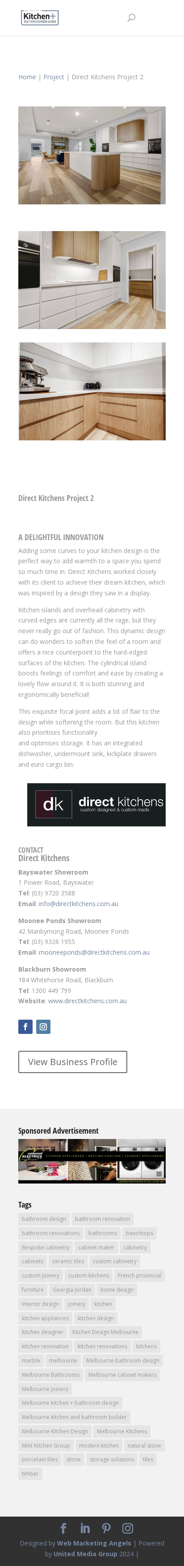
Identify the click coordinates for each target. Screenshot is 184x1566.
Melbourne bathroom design (122, 1360)
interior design (40, 1304)
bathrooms (102, 1233)
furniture (33, 1289)
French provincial (139, 1275)
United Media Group (85, 1554)
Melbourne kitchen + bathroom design (70, 1403)
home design (117, 1289)
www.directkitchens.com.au (87, 1001)
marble (31, 1360)
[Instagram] (127, 1528)
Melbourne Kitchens (122, 1431)
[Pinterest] (106, 1528)
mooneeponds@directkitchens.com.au (94, 952)
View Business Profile (72, 1062)
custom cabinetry (115, 1261)
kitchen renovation (45, 1346)
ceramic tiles (68, 1261)
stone (74, 1459)
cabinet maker (96, 1247)
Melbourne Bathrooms (50, 1375)
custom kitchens (88, 1275)
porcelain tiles (40, 1459)
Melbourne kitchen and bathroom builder (74, 1417)
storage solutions (112, 1459)
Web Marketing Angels (94, 1543)
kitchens (146, 1346)
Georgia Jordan (72, 1289)
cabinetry (135, 1247)
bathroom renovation (102, 1219)
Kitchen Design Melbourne (105, 1332)
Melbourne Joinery (45, 1389)
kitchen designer (42, 1332)
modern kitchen (99, 1445)
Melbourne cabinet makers (122, 1375)
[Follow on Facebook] (25, 1027)
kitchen (103, 1304)
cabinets (32, 1261)
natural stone (144, 1445)
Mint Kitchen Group (46, 1445)
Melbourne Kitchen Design (55, 1431)
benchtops (139, 1233)
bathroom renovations (50, 1233)
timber (30, 1473)
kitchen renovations (102, 1346)
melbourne (63, 1360)
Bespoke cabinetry (45, 1247)
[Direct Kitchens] (92, 204)
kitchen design (96, 1318)
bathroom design (44, 1219)
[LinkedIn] (84, 1528)
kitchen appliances (45, 1318)
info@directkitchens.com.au (78, 903)
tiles (148, 1459)
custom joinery (40, 1275)
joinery (76, 1304)
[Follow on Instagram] (43, 1027)
